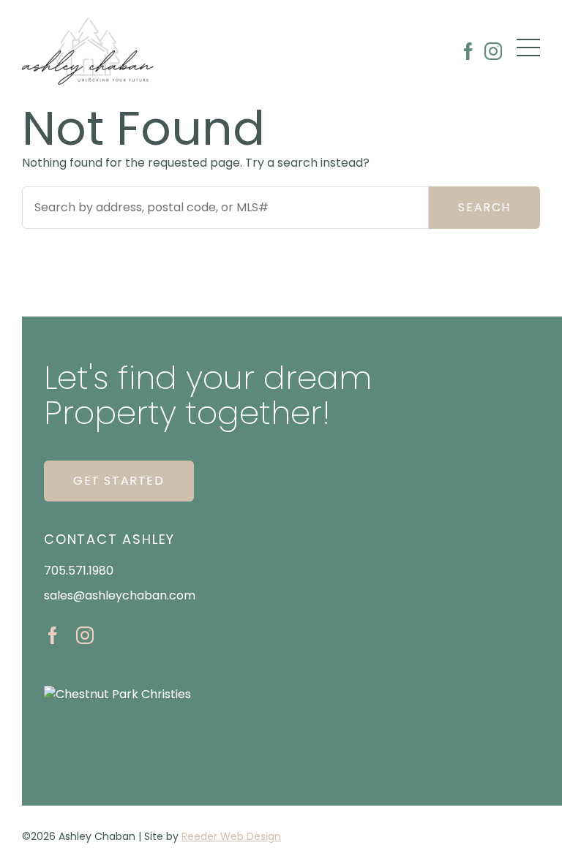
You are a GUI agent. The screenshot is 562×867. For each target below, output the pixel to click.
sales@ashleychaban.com (119, 595)
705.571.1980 (78, 570)
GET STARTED (119, 480)
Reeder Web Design (231, 836)
